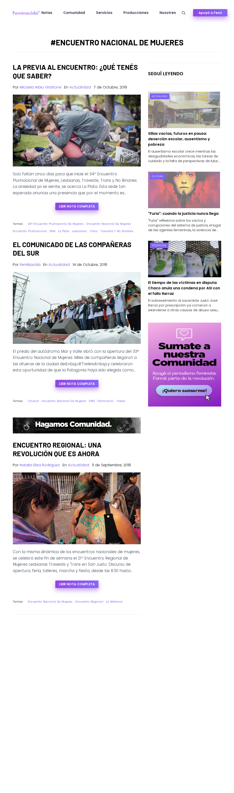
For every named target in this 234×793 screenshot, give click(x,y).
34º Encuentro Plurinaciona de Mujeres (56, 224)
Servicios (104, 12)
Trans (94, 231)
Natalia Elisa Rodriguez (40, 465)
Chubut (33, 401)
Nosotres (168, 12)
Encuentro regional (89, 602)
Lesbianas (79, 231)
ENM (52, 231)
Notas (46, 12)
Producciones (136, 12)
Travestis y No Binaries (116, 231)
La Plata (63, 231)
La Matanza (114, 602)
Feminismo (105, 401)
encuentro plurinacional (30, 231)
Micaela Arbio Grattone (40, 87)
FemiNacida (30, 264)
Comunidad (74, 12)
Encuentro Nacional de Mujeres (108, 224)
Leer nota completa (77, 206)
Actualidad (80, 87)
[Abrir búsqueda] (183, 13)
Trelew (120, 401)
